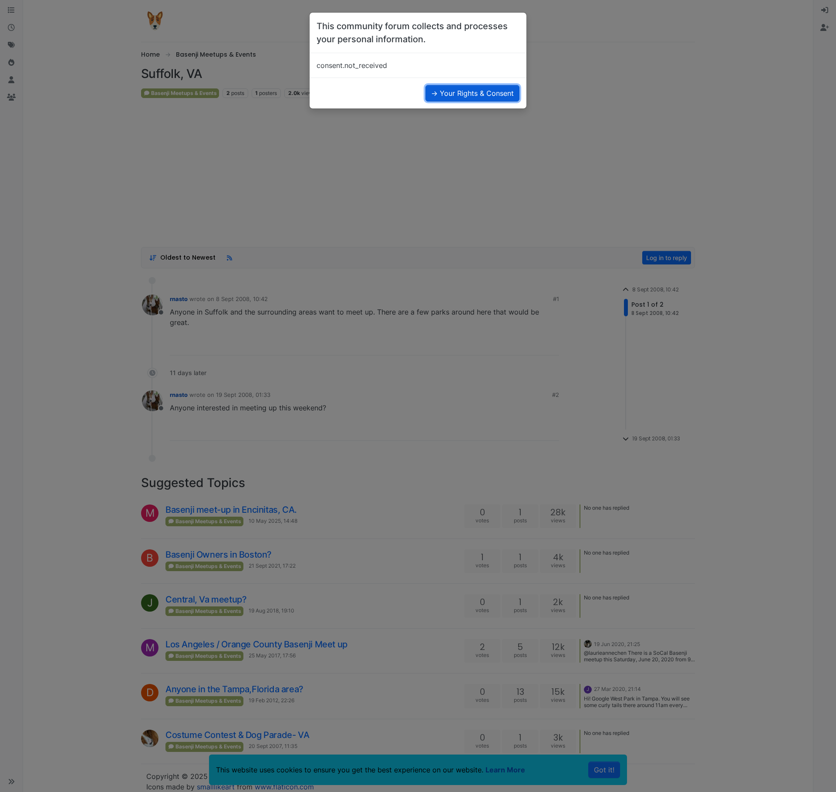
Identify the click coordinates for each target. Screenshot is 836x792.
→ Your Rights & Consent (472, 93)
